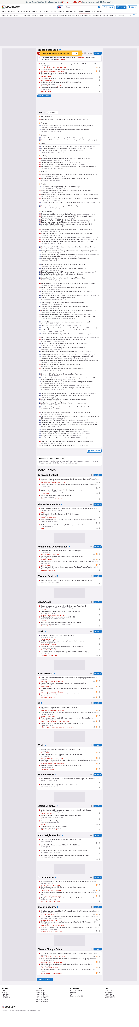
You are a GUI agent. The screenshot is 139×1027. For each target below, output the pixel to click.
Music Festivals (7, 15)
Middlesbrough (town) (58, 727)
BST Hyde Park (119, 15)
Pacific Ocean (50, 957)
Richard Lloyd (45, 692)
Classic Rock (52, 901)
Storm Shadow (45, 710)
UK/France (61, 710)
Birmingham (54, 920)
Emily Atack (53, 681)
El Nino (43, 957)
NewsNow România (42, 996)
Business (60, 11)
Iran (39, 11)
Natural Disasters (57, 973)
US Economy (49, 753)
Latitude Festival (37, 15)
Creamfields (97, 15)
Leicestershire (56, 482)
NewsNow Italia (41, 998)
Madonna (43, 512)
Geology (43, 819)
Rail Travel (56, 554)
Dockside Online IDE (76, 996)
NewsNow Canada (42, 999)
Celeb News (44, 655)
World (23, 11)
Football (69, 11)
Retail (53, 570)
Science (99, 11)
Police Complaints (46, 727)
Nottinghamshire (45, 482)
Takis (49, 570)
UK (18, 11)
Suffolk (43, 813)
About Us (5, 992)
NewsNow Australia (42, 1001)
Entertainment (84, 11)
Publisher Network (76, 990)
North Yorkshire (70, 727)
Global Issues (59, 962)
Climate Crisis (48, 11)
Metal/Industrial (61, 67)
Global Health (58, 931)
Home (4, 11)
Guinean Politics (45, 758)
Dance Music (52, 71)
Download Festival (25, 15)
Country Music (45, 650)
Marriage (60, 681)
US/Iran (43, 753)
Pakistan (52, 769)
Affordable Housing (56, 721)
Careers (72, 994)
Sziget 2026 (59, 86)
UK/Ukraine (53, 710)
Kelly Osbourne (45, 890)
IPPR (42, 967)
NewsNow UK (40, 990)
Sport (75, 11)
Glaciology (44, 962)
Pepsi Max (44, 570)
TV (54, 697)
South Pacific (60, 763)
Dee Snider (58, 890)
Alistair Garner (45, 681)
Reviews (52, 86)
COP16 (43, 973)
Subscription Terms (111, 996)
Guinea (53, 758)
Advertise (73, 992)
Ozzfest (43, 67)
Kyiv (49, 716)
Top (39, 53)
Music (16, 15)
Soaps (50, 697)
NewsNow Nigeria (41, 994)
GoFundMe (53, 692)
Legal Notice (109, 994)
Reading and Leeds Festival (68, 15)
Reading (43, 554)
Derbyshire (64, 499)
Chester (43, 626)
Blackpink (48, 639)
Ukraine (34, 11)
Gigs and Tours (51, 517)
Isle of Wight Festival (51, 15)
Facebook (47, 644)
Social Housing (45, 721)
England (50, 76)
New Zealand (52, 763)
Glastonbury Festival (84, 15)
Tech (93, 11)
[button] (52, 112)
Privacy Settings (110, 998)
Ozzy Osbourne (51, 67)
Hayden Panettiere (46, 686)
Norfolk (43, 824)
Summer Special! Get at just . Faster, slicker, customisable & (68, 2)
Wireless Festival (107, 15)
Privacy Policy (109, 990)
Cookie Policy (109, 992)
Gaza (28, 11)
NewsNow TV (6, 998)
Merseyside (61, 71)
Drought (48, 973)
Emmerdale (44, 697)
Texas (52, 650)
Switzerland (51, 962)
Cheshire (43, 609)
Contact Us (5, 994)
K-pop (54, 639)
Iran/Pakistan (44, 769)
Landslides (59, 758)
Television (60, 692)
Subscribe (5, 996)
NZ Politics (44, 763)
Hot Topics (11, 11)
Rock (42, 644)
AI (55, 11)
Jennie (43, 639)
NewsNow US (40, 992)
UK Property (66, 721)
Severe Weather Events (61, 957)
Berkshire (49, 554)
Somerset (43, 76)
